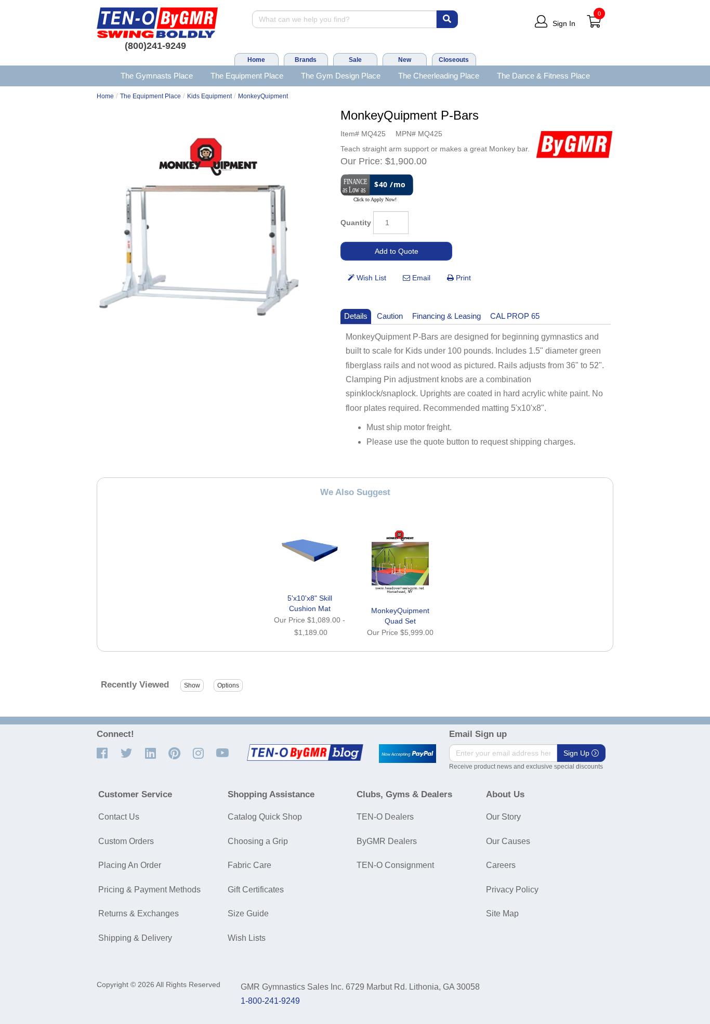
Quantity (355, 222)
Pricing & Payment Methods (149, 889)
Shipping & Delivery (135, 938)
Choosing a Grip (258, 841)
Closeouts (454, 59)
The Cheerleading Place (438, 75)
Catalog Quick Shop (265, 816)
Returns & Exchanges (138, 913)
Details (355, 316)
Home (256, 59)
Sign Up (577, 753)
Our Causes (508, 841)
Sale (355, 59)
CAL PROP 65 (515, 316)
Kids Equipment (209, 96)
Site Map (502, 913)
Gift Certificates (256, 889)
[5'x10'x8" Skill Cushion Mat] (309, 550)
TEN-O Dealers (385, 816)
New (404, 59)
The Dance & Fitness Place (543, 75)
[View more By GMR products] (574, 144)
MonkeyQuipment (263, 96)
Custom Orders (126, 841)
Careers (501, 865)
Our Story (503, 816)
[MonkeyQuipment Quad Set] (400, 563)
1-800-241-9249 (270, 1000)
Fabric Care (249, 865)
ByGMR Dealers (387, 841)
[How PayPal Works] (407, 753)
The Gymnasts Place (157, 75)
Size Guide (248, 913)
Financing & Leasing (446, 316)
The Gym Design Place (340, 75)
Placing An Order (129, 865)
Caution (390, 316)
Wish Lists (247, 938)
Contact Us (118, 816)
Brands (306, 59)
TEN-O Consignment (395, 865)
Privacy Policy (512, 889)
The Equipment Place (247, 75)
